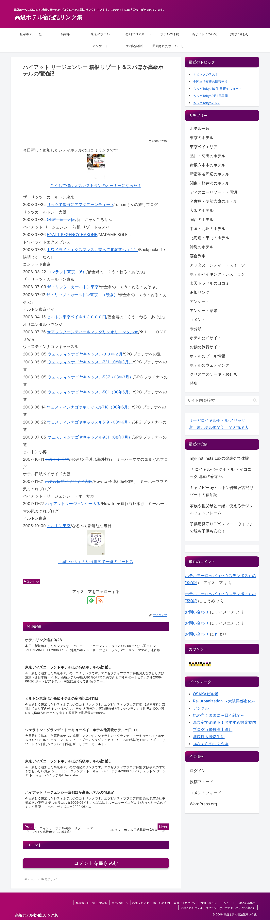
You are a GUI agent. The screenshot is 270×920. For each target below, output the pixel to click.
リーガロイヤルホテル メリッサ (217, 420)
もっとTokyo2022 (206, 103)
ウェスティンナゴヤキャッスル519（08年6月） (89, 422)
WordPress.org (203, 804)
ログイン (198, 770)
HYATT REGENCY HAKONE (72, 234)
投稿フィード (201, 781)
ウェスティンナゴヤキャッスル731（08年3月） (90, 362)
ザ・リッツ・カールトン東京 (73, 286)
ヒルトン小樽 (57, 459)
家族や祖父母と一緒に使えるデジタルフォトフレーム (221, 509)
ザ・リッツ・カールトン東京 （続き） (82, 294)
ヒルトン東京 (59, 525)
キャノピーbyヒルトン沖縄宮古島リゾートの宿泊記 (222, 491)
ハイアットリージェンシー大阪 (73, 503)
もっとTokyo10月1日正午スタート (217, 89)
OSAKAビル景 (205, 694)
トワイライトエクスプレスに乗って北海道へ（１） (92, 249)
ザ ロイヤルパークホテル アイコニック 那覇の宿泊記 (220, 473)
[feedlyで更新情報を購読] (91, 600)
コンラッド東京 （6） (66, 271)
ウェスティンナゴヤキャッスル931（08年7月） (89, 437)
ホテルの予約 (161, 903)
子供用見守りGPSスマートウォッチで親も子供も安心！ (221, 527)
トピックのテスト (205, 74)
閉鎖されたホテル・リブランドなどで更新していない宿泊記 (218, 908)
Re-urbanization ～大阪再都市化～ (224, 701)
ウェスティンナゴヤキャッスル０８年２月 (85, 354)
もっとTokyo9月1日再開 (210, 96)
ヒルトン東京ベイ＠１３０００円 (76, 317)
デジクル (201, 708)
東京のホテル (120, 903)
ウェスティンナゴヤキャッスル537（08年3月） (90, 377)
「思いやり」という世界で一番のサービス (95, 561)
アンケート (228, 903)
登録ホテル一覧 (85, 903)
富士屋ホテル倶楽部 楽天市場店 (218, 427)
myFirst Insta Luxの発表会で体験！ (221, 458)
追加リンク (33, 581)
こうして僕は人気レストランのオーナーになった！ (95, 185)
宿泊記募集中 (247, 903)
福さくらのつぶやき (210, 743)
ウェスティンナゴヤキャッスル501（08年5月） (90, 392)
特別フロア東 (140, 903)
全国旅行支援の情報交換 (210, 81)
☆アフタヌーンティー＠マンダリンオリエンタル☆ (92, 332)
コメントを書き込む (96, 863)
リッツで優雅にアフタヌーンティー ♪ (80, 204)
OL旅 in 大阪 (61, 219)
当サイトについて (185, 903)
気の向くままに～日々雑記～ (218, 715)
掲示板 (103, 903)
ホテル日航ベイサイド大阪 (68, 481)
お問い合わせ (197, 612)
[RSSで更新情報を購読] (100, 600)
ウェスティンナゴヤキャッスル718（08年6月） (89, 407)
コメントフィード (205, 792)
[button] (254, 400)
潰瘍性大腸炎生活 (209, 736)
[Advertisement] (96, 107)
